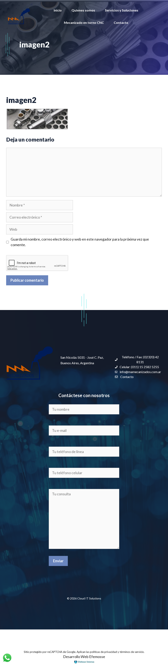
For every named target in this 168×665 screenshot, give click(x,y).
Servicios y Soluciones (121, 10)
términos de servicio (132, 651)
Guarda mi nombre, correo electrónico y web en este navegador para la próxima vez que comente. (80, 242)
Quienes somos (83, 10)
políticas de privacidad (103, 651)
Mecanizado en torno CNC (84, 22)
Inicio (58, 10)
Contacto (121, 22)
